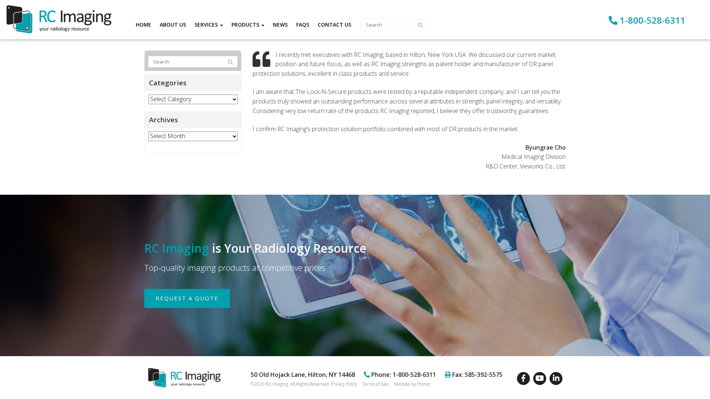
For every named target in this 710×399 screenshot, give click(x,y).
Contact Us (334, 24)
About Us (173, 24)
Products (246, 24)
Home (143, 24)
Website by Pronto (412, 384)
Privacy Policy (344, 384)
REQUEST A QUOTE (187, 298)
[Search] (230, 62)
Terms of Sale (375, 384)
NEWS (280, 24)
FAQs (302, 24)
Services (207, 24)
